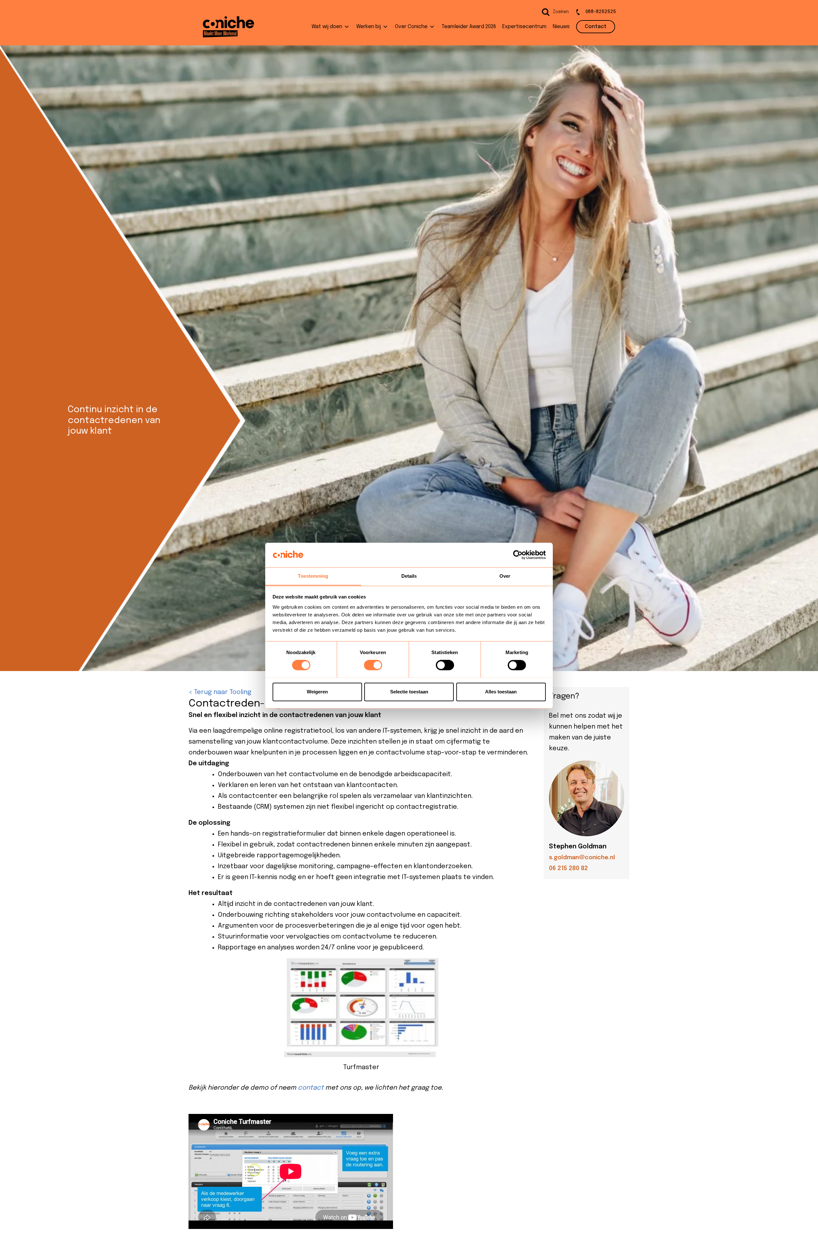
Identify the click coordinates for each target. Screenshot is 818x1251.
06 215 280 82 (568, 868)
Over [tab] (504, 576)
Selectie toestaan (409, 691)
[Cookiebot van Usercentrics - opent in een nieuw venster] (518, 555)
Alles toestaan (501, 691)
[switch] (373, 665)
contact (311, 1088)
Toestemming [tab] (313, 576)
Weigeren (317, 691)
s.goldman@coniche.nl (582, 858)
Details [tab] (409, 576)
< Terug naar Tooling (220, 692)
